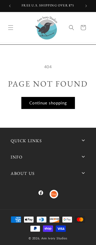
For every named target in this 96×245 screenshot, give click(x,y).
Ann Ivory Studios (54, 238)
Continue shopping (48, 102)
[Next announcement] (86, 6)
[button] (11, 27)
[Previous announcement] (10, 6)
